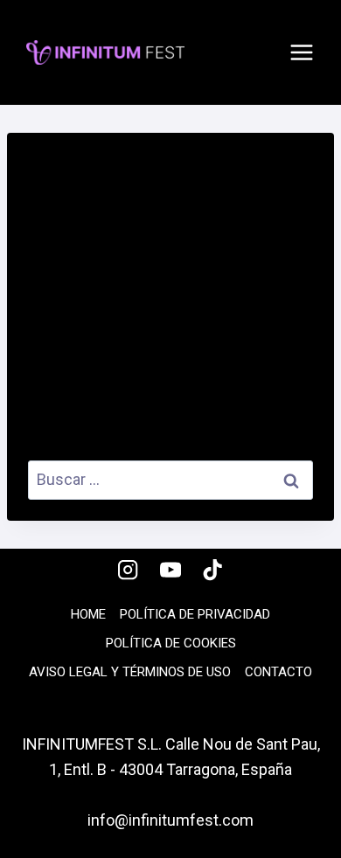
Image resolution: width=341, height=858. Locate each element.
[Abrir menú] (302, 52)
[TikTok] (212, 570)
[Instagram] (128, 570)
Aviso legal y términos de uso (130, 672)
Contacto (278, 672)
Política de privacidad (195, 614)
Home (88, 614)
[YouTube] (171, 570)
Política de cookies (171, 643)
